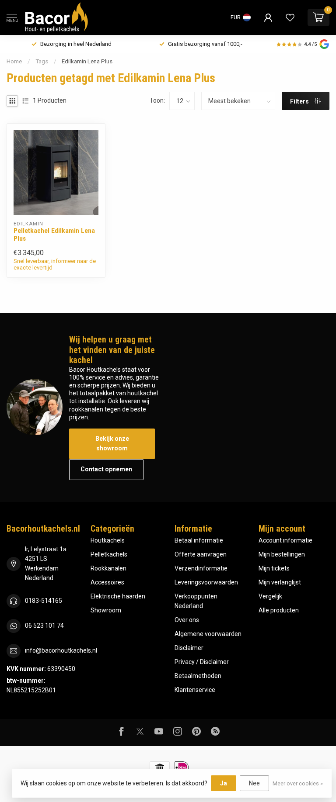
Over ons (187, 619)
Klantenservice (195, 689)
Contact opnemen (106, 469)
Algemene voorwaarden (208, 633)
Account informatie (285, 540)
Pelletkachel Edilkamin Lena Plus (54, 234)
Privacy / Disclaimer (202, 661)
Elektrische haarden (118, 596)
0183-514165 (43, 600)
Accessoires (107, 582)
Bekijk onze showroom (112, 443)
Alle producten (279, 610)
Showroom (106, 610)
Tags (41, 61)
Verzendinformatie (201, 568)
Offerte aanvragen (201, 554)
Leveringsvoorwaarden (206, 582)
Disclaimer (189, 647)
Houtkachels (108, 540)
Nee (254, 783)
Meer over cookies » (298, 783)
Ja (223, 783)
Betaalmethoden (198, 675)
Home (14, 61)
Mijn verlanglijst (280, 582)
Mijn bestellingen (282, 554)
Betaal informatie (199, 540)
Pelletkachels (109, 554)
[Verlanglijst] (290, 17)
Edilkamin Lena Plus (87, 61)
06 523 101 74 (44, 625)
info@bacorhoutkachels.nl (61, 650)
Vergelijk (270, 596)
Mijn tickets (274, 568)
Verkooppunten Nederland (196, 601)
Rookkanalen (108, 568)
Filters (300, 101)
